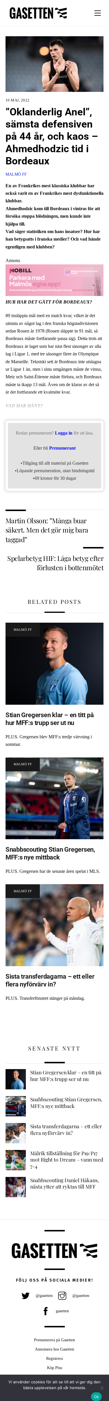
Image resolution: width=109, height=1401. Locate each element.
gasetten (62, 1311)
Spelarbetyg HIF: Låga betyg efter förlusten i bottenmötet (55, 563)
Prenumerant (62, 448)
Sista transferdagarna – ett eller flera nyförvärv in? (50, 980)
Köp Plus (54, 1367)
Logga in (63, 432)
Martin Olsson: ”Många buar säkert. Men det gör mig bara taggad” (47, 530)
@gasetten (44, 1295)
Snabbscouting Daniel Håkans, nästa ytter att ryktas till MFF (64, 1183)
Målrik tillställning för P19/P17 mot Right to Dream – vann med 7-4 (66, 1159)
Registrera (54, 1358)
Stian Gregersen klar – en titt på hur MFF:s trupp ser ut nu (50, 718)
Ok (96, 1396)
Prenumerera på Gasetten (54, 1340)
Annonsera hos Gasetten (54, 1349)
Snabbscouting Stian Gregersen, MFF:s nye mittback (50, 853)
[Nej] (102, 1388)
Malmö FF (16, 174)
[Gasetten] (38, 18)
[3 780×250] (55, 294)
